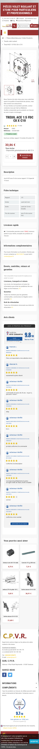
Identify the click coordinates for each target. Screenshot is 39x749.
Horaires (5, 20)
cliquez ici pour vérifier (9, 728)
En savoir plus (11, 747)
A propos (21, 18)
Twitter (10, 675)
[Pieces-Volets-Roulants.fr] (8, 26)
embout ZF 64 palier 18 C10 (10, 589)
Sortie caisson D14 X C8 (28, 589)
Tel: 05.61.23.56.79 (8, 18)
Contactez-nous (32, 18)
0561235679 (20, 254)
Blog (12, 20)
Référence (7, 130)
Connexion (23, 26)
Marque (6, 128)
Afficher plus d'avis (19, 524)
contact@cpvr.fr (9, 256)
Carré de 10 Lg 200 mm (28, 562)
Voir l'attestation (14, 338)
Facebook (4, 675)
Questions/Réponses (23, 20)
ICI (20, 288)
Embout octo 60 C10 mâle (10, 562)
